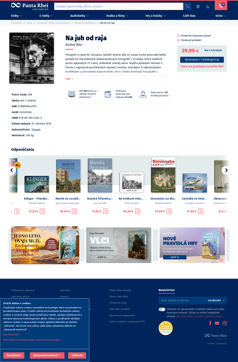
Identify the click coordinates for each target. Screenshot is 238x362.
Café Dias (189, 15)
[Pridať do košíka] (16, 211)
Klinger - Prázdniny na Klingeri (37, 198)
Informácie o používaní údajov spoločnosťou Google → (33, 339)
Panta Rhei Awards (120, 290)
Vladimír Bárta (37, 203)
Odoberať (215, 300)
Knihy (15, 15)
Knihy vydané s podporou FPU (127, 321)
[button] (13, 355)
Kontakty (65, 290)
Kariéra (64, 296)
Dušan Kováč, (221, 203)
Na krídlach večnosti (131, 198)
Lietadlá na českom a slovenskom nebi (195, 198)
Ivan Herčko (100, 203)
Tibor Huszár (131, 203)
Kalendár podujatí (120, 309)
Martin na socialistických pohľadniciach (68, 198)
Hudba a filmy (116, 15)
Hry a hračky (154, 15)
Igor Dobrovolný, (65, 203)
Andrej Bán (73, 45)
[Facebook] (210, 323)
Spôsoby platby (20, 296)
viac (68, 78)
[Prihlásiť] (207, 6)
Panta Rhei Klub (119, 296)
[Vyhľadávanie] (187, 6)
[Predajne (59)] (198, 6)
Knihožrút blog (118, 302)
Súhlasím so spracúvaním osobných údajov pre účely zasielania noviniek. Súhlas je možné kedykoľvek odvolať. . (195, 313)
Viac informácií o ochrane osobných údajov (199, 316)
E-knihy (45, 15)
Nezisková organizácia (122, 315)
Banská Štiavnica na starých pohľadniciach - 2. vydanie (100, 198)
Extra (219, 15)
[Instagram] (225, 323)
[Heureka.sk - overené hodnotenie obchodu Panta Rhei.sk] (166, 328)
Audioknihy (78, 15)
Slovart (36, 129)
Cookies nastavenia (217, 343)
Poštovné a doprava (23, 290)
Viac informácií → (12, 334)
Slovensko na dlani (163, 198)
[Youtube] (217, 323)
